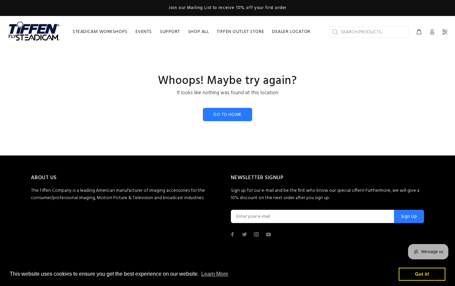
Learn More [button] (214, 274)
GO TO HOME (227, 115)
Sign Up (409, 216)
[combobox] (369, 32)
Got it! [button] (422, 274)
